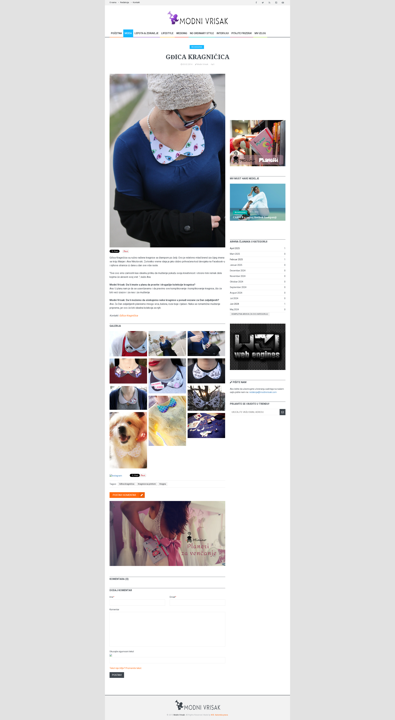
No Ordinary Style (202, 33)
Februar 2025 (236, 259)
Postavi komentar (124, 495)
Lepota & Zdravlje (146, 33)
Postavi (117, 675)
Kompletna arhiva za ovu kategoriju (250, 314)
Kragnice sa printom (147, 484)
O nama (113, 2)
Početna (116, 33)
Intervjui (223, 33)
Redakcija (124, 2)
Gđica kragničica (126, 484)
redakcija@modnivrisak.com (263, 392)
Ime (112, 597)
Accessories (196, 47)
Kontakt (136, 2)
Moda (128, 33)
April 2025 (235, 248)
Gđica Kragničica (128, 315)
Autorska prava (221, 715)
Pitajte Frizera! (241, 33)
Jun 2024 (234, 304)
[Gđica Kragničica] (128, 332)
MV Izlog (260, 33)
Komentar (114, 609)
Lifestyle (167, 33)
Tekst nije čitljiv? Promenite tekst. (126, 668)
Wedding (181, 33)
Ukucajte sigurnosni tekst (122, 651)
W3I (212, 715)
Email (173, 597)
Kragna (163, 484)
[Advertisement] (258, 93)
